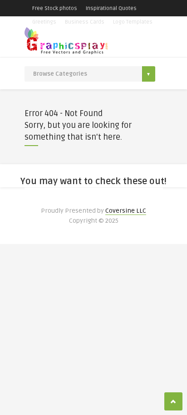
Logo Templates (133, 22)
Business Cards (84, 22)
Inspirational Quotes (111, 8)
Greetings (44, 22)
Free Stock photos (54, 8)
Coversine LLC (125, 211)
